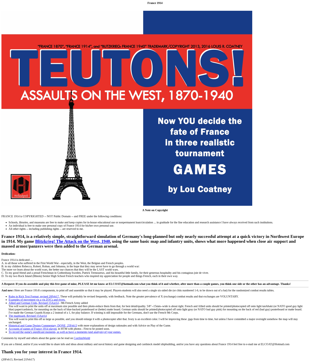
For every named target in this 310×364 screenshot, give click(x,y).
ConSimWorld (82, 338)
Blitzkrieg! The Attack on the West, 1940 (72, 241)
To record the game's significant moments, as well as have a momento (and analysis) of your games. (65, 332)
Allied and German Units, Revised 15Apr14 (34, 302)
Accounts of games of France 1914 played (33, 328)
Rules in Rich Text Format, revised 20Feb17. (34, 296)
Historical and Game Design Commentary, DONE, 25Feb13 (43, 325)
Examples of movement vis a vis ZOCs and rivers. (37, 299)
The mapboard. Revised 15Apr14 (28, 315)
